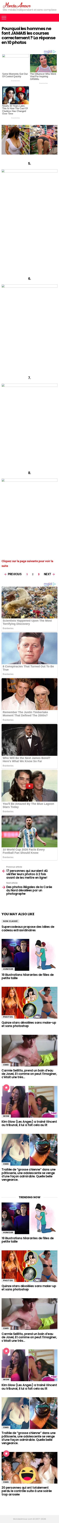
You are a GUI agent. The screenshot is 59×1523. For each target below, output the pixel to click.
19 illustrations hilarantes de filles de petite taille (28, 976)
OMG (6, 1064)
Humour (8, 969)
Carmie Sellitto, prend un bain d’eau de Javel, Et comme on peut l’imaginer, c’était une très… (29, 1073)
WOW (6, 1116)
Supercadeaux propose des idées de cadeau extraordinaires (28, 928)
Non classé (10, 921)
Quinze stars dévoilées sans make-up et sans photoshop (29, 1024)
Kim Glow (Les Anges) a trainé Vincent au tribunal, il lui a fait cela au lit (29, 1123)
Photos (8, 1016)
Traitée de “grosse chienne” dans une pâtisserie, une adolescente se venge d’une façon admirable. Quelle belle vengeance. (29, 1174)
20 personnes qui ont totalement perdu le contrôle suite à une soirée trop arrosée (27, 1491)
